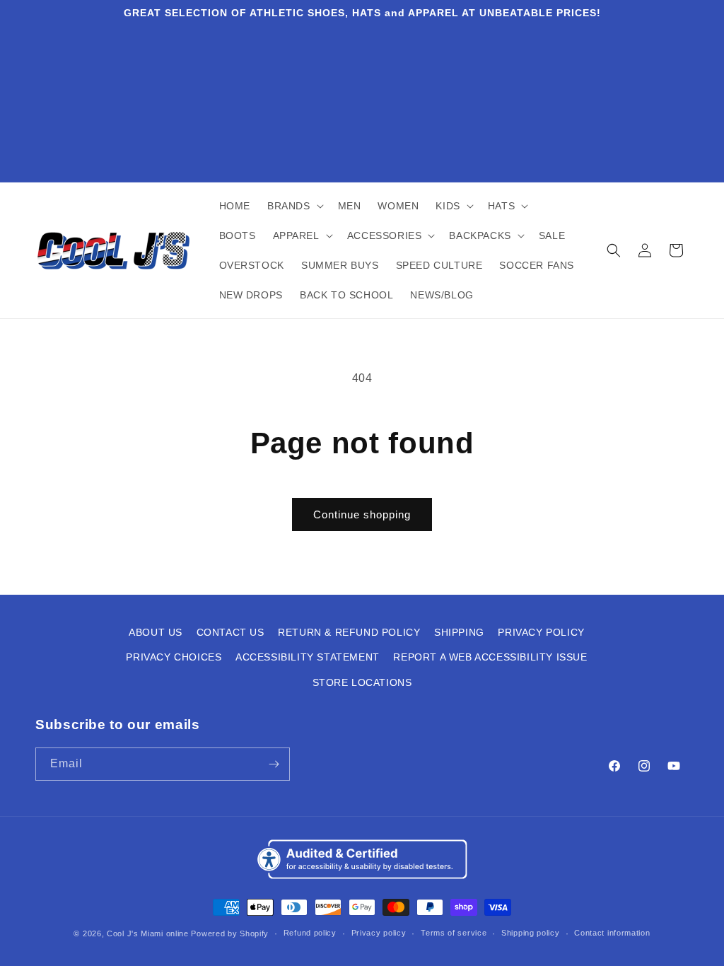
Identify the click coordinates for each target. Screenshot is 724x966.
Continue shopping (362, 514)
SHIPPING (459, 632)
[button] (294, 206)
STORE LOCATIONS (362, 682)
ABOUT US (155, 632)
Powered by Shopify (230, 933)
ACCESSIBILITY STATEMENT (307, 657)
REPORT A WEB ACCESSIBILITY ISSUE (490, 657)
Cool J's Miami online (148, 933)
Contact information (612, 933)
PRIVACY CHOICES (173, 657)
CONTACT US (230, 632)
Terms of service (453, 933)
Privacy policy (379, 933)
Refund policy (310, 933)
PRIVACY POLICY (541, 632)
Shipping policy (530, 933)
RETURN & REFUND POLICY (349, 632)
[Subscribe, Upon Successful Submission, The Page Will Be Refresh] (273, 764)
